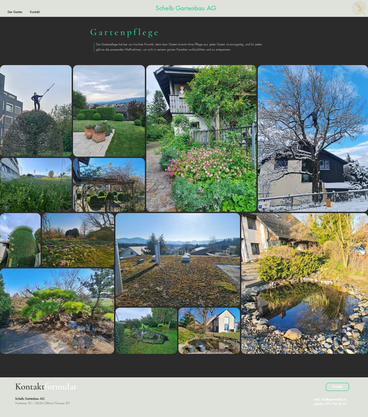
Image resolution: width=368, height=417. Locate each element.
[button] (15, 12)
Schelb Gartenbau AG (186, 8)
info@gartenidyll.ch (334, 399)
